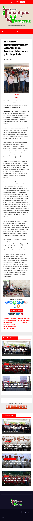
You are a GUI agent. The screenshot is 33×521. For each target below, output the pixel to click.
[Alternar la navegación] (17, 31)
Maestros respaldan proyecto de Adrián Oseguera (24, 320)
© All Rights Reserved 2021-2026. (12, 512)
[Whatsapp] (14, 302)
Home (2, 517)
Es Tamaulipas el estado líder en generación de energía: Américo (14, 463)
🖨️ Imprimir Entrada (16, 310)
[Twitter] (11, 302)
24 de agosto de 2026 (11, 431)
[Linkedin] (22, 302)
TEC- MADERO (7, 441)
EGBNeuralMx (16, 514)
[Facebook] (7, 302)
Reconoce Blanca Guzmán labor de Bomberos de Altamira (15, 351)
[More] (18, 306)
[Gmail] (26, 302)
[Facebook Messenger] (18, 302)
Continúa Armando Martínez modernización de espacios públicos (16, 368)
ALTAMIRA (6, 346)
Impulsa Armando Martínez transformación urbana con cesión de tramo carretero (16, 386)
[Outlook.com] (14, 306)
